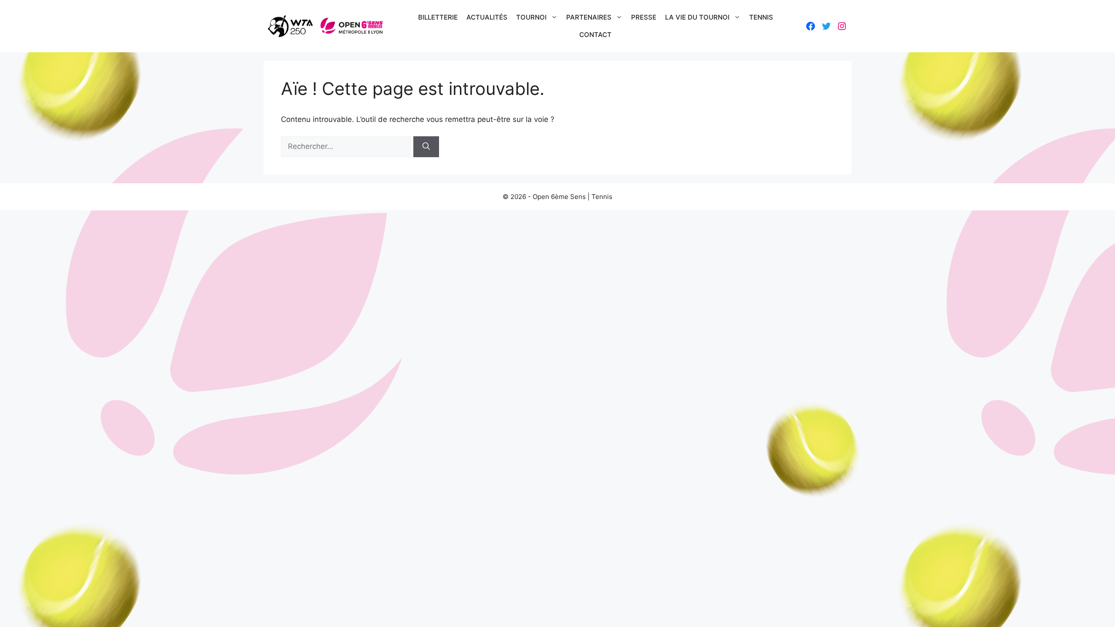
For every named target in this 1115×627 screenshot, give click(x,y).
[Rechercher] (426, 146)
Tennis (761, 17)
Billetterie (438, 17)
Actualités (486, 17)
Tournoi (531, 17)
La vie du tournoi (697, 17)
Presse (643, 17)
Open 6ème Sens (559, 196)
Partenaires (589, 17)
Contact (595, 34)
